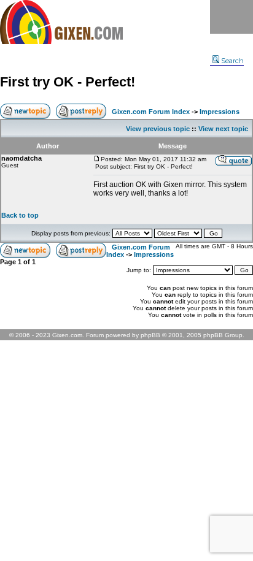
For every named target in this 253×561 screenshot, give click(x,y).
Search (232, 60)
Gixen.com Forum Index (151, 111)
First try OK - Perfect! (67, 82)
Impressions (219, 111)
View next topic (223, 128)
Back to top (20, 215)
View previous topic (158, 128)
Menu (231, 17)
